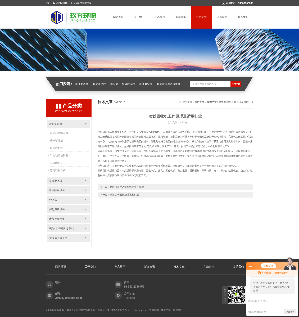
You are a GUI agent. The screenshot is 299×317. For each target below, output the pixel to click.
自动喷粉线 (56, 147)
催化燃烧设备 (57, 209)
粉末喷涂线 (56, 140)
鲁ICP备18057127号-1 (119, 310)
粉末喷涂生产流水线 (168, 84)
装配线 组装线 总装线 (61, 228)
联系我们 (243, 16)
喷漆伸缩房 (145, 84)
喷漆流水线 (55, 180)
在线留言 (222, 16)
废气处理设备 (57, 218)
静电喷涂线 (128, 84)
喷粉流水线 (55, 124)
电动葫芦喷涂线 (59, 133)
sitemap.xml (140, 310)
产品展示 (160, 16)
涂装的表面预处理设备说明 (124, 194)
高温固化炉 (56, 162)
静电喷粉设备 (58, 170)
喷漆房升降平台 (58, 237)
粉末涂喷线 (99, 84)
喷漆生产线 (81, 84)
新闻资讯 (180, 16)
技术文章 (201, 16)
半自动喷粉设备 (59, 155)
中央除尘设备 (57, 190)
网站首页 (118, 16)
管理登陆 (154, 310)
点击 (85, 124)
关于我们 (139, 16)
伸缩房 (114, 84)
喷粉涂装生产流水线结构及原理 (127, 187)
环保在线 (178, 310)
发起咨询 (290, 311)
